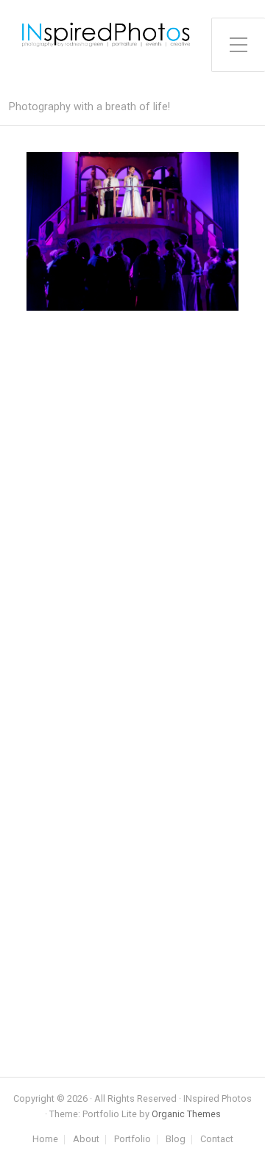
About (86, 1139)
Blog (176, 1139)
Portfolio (132, 1139)
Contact (216, 1139)
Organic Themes (186, 1113)
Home (45, 1139)
